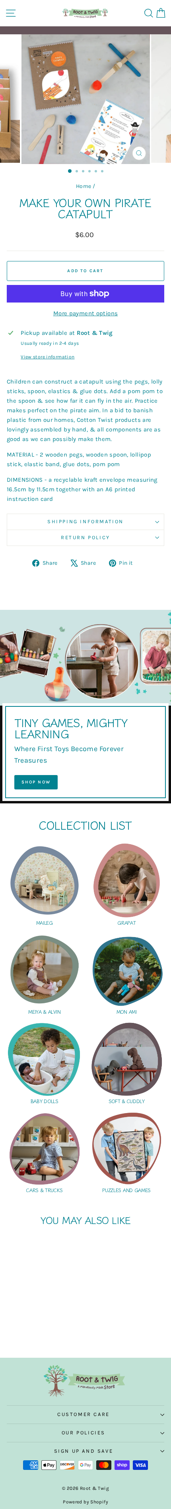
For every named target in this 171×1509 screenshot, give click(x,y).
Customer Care (83, 1414)
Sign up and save (83, 1451)
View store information (47, 357)
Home (83, 186)
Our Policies (83, 1433)
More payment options (85, 313)
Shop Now (36, 782)
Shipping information (85, 521)
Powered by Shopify (85, 1502)
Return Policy (85, 537)
